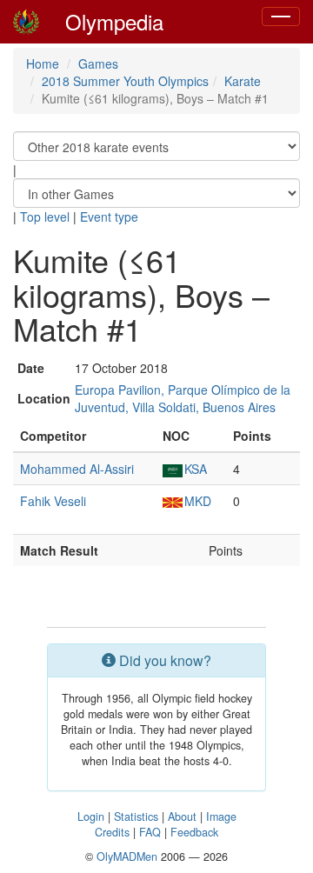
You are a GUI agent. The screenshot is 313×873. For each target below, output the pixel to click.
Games (98, 63)
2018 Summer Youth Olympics (125, 81)
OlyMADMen (127, 856)
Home (42, 63)
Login (90, 816)
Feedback (194, 832)
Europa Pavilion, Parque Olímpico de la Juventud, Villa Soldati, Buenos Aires (182, 398)
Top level (45, 216)
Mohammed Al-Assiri (77, 468)
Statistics (136, 816)
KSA (195, 468)
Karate (242, 81)
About (182, 816)
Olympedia (114, 21)
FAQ (150, 832)
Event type (109, 216)
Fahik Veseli (53, 501)
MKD (197, 501)
